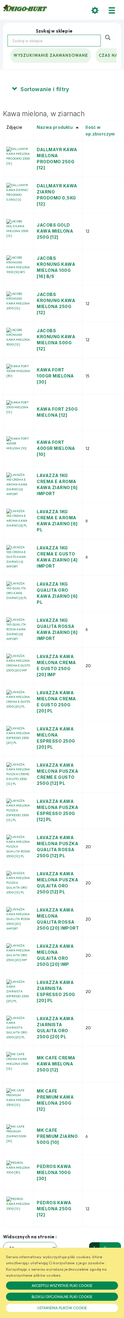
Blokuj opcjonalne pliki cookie (62, 1296)
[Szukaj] (108, 37)
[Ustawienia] (95, 10)
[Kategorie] (111, 10)
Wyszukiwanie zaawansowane (51, 55)
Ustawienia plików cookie (62, 1308)
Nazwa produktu (55, 127)
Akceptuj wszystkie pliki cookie (62, 1285)
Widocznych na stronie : (30, 1237)
